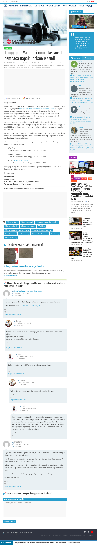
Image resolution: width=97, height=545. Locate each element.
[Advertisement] (34, 82)
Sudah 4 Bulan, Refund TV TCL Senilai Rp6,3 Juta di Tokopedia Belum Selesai (87, 222)
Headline (77, 178)
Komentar (77, 58)
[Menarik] (5, 309)
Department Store (24, 65)
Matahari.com (11, 67)
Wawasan (72, 6)
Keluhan (84, 178)
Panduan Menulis (53, 6)
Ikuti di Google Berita (14, 98)
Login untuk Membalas (12, 314)
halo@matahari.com (20, 160)
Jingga (85, 201)
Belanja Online (38, 63)
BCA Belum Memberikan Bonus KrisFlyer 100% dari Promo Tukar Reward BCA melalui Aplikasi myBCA (81, 100)
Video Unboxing (46, 67)
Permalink (18, 296)
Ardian (80, 61)
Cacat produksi (46, 63)
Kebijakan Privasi (56, 535)
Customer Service (14, 65)
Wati (80, 86)
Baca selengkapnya (11, 275)
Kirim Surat (13, 6)
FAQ (84, 535)
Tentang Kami (84, 6)
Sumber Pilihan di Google (33, 98)
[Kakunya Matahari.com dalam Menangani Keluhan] (18, 249)
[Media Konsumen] (5, 6)
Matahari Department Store (42, 230)
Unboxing (38, 67)
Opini (64, 6)
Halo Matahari (18, 63)
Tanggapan (39, 6)
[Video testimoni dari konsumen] (81, 22)
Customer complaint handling (47, 222)
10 (83, 244)
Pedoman (65, 535)
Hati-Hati (72, 177)
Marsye (81, 127)
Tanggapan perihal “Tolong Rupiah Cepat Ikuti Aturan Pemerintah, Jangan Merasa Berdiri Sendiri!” (81, 120)
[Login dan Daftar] (91, 6)
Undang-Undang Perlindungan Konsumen (82, 47)
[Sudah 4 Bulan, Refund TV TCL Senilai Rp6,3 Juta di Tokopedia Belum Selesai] (75, 218)
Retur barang (19, 67)
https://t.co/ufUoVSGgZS (31, 306)
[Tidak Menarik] (5, 312)
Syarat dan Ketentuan (29, 67)
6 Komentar (28, 63)
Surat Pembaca (26, 6)
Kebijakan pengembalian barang (43, 65)
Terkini (89, 58)
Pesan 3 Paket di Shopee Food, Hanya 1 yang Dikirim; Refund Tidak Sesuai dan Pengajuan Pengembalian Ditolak (81, 78)
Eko (79, 107)
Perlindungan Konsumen (75, 535)
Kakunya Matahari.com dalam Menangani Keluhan (37, 109)
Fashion (32, 65)
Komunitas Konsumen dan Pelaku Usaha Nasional (28, 291)
